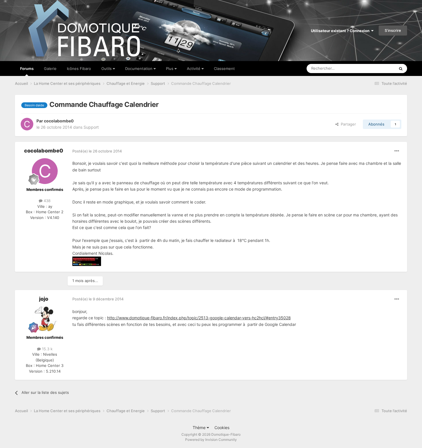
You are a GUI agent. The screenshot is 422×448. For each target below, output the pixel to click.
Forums (27, 68)
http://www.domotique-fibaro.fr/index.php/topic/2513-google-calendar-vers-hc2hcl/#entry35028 (199, 317)
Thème (200, 427)
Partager (347, 124)
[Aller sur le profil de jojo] (45, 319)
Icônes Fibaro (79, 68)
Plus (170, 68)
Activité (194, 68)
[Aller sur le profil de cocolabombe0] (27, 124)
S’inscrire (393, 30)
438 (46, 200)
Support (91, 127)
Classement (224, 68)
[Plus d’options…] (396, 151)
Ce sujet (380, 68)
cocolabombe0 (59, 120)
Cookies (221, 427)
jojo (43, 299)
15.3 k (47, 349)
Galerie (50, 68)
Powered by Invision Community (211, 439)
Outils (107, 68)
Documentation (139, 68)
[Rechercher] (400, 68)
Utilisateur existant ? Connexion (341, 30)
